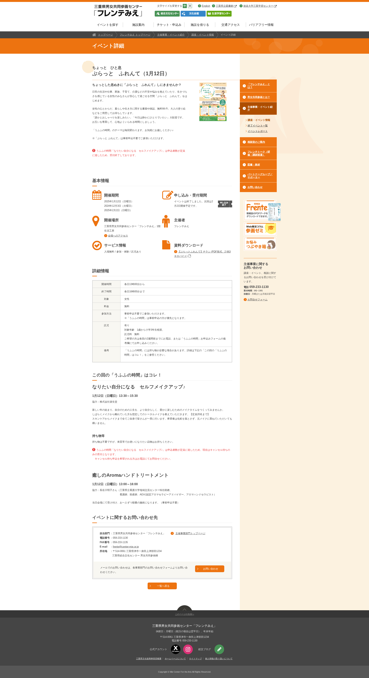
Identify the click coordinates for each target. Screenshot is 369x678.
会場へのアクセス (118, 235)
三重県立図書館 (224, 5)
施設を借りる (200, 24)
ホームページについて (175, 658)
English (206, 5)
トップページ (105, 34)
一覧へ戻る (163, 585)
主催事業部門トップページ (190, 533)
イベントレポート (258, 131)
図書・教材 (254, 164)
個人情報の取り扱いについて (219, 658)
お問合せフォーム (258, 299)
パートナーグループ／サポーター (260, 176)
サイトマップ (195, 658)
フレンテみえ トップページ (135, 34)
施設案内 (138, 24)
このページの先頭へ (184, 614)
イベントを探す (107, 24)
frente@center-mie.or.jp (126, 546)
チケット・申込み (169, 24)
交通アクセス (230, 24)
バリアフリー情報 (261, 24)
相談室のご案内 (256, 141)
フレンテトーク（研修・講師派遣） (259, 153)
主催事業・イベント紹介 (171, 34)
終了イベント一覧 (258, 125)
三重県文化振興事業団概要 (148, 658)
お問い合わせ (210, 568)
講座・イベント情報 (202, 34)
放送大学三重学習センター (258, 5)
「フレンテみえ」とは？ (259, 86)
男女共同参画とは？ (259, 97)
